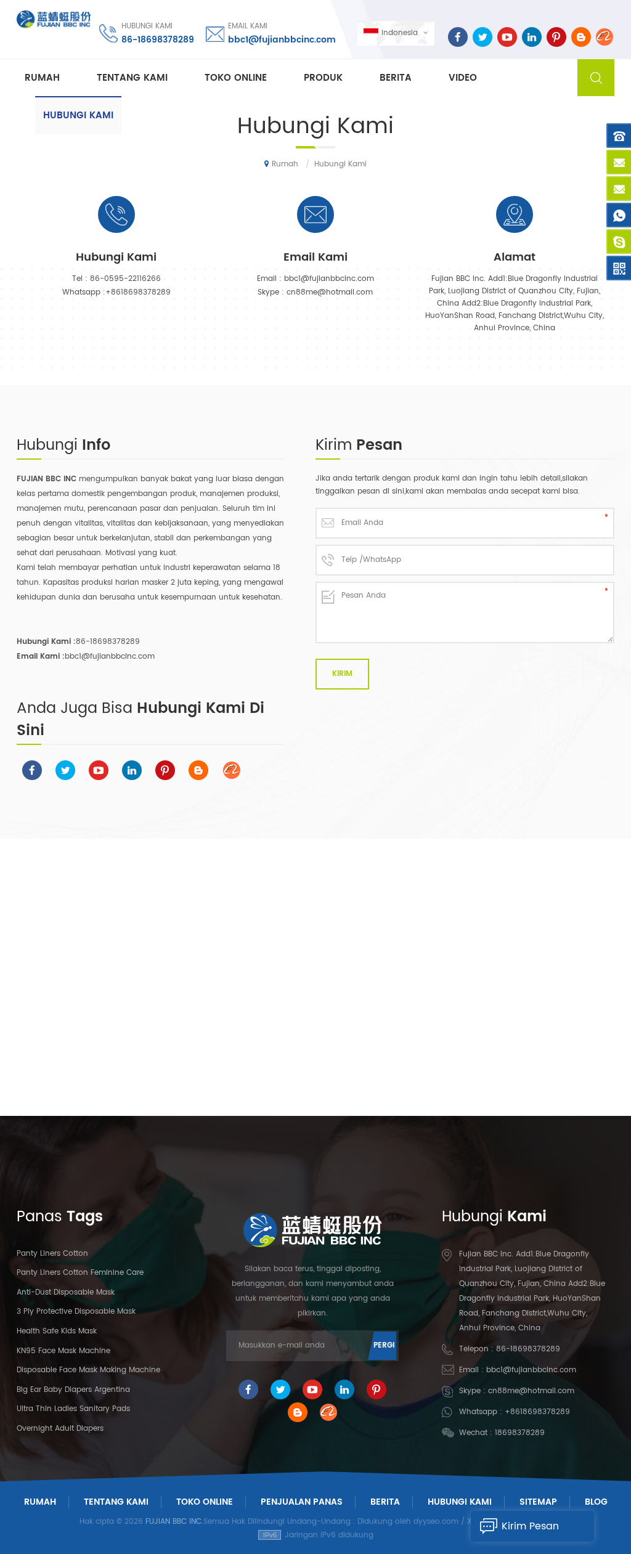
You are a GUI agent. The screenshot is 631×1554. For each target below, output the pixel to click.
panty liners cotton (52, 1253)
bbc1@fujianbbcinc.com (282, 40)
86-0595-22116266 (125, 279)
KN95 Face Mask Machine (63, 1351)
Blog (596, 1502)
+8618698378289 (138, 292)
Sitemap (538, 1502)
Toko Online (236, 78)
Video (463, 78)
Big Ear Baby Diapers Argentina (73, 1390)
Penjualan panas (302, 1502)
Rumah (42, 78)
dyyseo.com (435, 1522)
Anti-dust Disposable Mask (66, 1292)
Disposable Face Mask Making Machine (88, 1370)
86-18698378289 (157, 40)
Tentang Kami (116, 1502)
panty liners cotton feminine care (80, 1273)
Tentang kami (132, 78)
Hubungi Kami (460, 1502)
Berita (396, 78)
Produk (323, 78)
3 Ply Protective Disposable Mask (76, 1311)
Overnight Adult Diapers (60, 1428)
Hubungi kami (78, 115)
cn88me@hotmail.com (330, 292)
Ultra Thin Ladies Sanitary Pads (73, 1409)
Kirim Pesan (530, 1526)
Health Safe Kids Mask (57, 1331)
